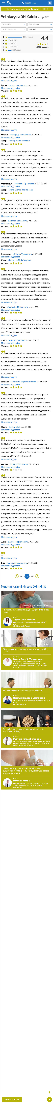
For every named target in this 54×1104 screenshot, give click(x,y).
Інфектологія (22, 541)
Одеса (12, 85)
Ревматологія (20, 563)
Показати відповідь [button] (10, 88)
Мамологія (22, 220)
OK (44, 9)
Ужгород (14, 134)
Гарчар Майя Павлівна (19, 140)
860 (21, 576)
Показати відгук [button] (9, 80)
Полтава (12, 220)
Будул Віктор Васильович (21, 189)
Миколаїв (11, 307)
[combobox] (13, 29)
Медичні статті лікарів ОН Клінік (23, 586)
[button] (49, 1092)
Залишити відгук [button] (12, 1099)
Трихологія (26, 254)
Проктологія (30, 183)
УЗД (18, 427)
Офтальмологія (28, 381)
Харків (13, 464)
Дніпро (16, 254)
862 (32, 576)
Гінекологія (25, 134)
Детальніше (35, 9)
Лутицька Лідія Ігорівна (20, 260)
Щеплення (23, 464)
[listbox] (13, 24)
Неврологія (21, 85)
